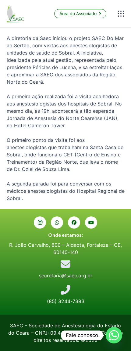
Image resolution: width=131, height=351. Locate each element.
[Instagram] (40, 222)
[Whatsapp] (114, 335)
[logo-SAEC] (16, 14)
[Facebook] (74, 222)
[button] (121, 13)
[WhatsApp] (57, 222)
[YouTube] (91, 222)
